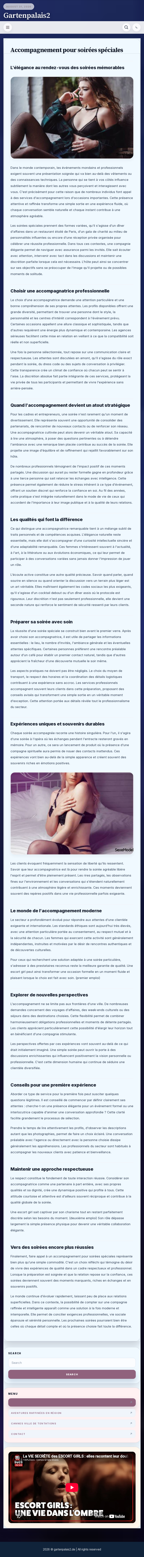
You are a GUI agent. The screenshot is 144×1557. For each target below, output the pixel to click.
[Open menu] (7, 27)
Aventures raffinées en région (36, 1413)
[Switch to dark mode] (136, 27)
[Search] (126, 27)
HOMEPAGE (19, 1402)
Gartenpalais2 (26, 15)
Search (72, 1374)
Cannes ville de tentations (33, 1423)
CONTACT (18, 1434)
